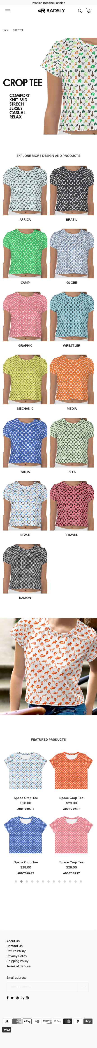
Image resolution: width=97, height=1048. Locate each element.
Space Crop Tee (26, 798)
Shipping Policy (18, 961)
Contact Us (15, 946)
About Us (13, 941)
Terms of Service (19, 966)
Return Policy (16, 951)
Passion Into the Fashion (48, 2)
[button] (16, 881)
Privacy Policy (17, 956)
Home (6, 30)
